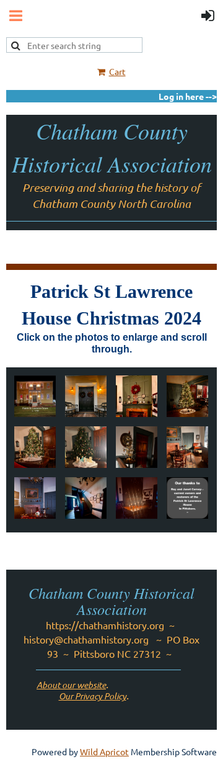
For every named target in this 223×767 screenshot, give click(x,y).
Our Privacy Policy (92, 696)
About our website (71, 685)
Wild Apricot (104, 751)
